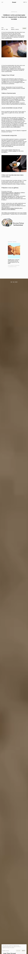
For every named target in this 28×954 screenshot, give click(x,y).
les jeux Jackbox (18, 118)
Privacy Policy (5, 950)
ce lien (14, 151)
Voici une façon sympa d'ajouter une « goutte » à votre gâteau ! (11, 209)
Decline (18, 950)
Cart (25, 2)
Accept (23, 950)
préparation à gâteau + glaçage (10, 192)
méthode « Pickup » (7, 196)
